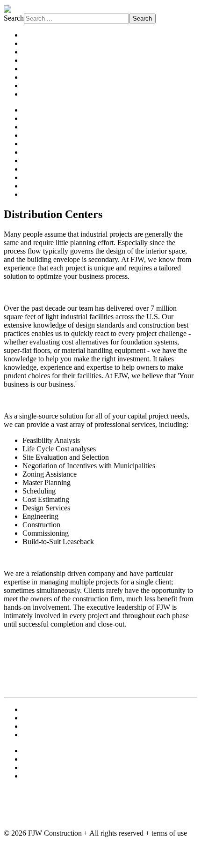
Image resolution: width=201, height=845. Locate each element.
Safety (31, 77)
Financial (36, 135)
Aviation (35, 118)
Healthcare (38, 144)
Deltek (32, 767)
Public (31, 169)
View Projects (24, 640)
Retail (31, 186)
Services (34, 52)
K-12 (30, 161)
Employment (41, 718)
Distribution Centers (52, 127)
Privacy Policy (43, 735)
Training (34, 776)
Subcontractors (44, 86)
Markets (34, 60)
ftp (26, 759)
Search (14, 18)
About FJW (39, 35)
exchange (36, 751)
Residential (38, 194)
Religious (36, 177)
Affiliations (39, 69)
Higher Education (48, 152)
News (31, 94)
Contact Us (39, 709)
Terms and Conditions (54, 726)
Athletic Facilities (48, 110)
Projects (34, 43)
